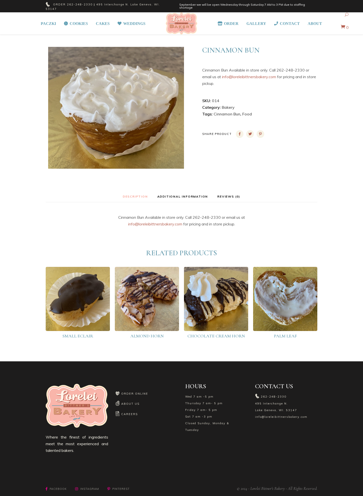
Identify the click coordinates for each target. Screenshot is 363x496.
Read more (81, 322)
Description (135, 196)
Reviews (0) (228, 196)
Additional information (182, 196)
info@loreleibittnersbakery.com (249, 76)
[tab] (135, 196)
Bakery (228, 107)
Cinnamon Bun (227, 113)
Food (247, 113)
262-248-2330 (80, 4)
